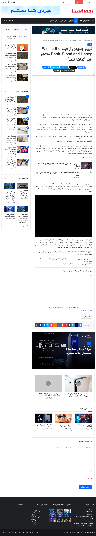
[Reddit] (62, 325)
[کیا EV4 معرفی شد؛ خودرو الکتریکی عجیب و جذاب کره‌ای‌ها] (22, 186)
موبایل (56, 21)
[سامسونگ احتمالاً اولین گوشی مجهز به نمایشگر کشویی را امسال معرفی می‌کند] (22, 162)
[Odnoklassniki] (55, 325)
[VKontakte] (59, 325)
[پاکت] (51, 325)
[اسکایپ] (48, 325)
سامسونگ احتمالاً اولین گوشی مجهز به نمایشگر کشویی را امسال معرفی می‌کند (10, 163)
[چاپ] (37, 325)
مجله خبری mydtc (36, 520)
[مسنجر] (44, 325)
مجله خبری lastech (86, 310)
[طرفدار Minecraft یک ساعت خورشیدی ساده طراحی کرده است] (86, 174)
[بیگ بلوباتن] (22, 130)
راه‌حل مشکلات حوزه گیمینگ (75, 349)
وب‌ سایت (59, 479)
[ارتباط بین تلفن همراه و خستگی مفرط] (22, 47)
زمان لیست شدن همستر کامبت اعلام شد (83, 426)
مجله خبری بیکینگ (36, 510)
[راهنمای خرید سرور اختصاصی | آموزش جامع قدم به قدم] (9, 209)
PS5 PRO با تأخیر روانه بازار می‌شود (44, 426)
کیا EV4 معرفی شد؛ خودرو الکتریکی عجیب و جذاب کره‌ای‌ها (22, 194)
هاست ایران (21, 533)
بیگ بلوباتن (13, 128)
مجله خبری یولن (36, 514)
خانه (93, 21)
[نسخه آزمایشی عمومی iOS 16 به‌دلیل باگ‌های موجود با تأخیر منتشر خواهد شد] (22, 149)
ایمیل (90, 479)
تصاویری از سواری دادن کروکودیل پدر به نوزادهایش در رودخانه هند (10, 56)
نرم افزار (52, 21)
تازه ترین (16, 29)
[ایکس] (76, 325)
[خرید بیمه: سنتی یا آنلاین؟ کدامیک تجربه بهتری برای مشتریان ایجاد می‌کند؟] (67, 511)
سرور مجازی (80, 533)
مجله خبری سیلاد (36, 522)
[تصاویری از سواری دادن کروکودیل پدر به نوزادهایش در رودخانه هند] (22, 55)
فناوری (61, 21)
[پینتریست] (66, 325)
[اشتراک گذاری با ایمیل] (40, 325)
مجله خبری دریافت (36, 524)
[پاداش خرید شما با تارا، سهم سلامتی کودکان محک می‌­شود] (52, 520)
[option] (63, 350)
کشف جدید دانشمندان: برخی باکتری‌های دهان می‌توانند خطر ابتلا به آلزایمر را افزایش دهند (51, 2)
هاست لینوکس (72, 533)
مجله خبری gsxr (36, 518)
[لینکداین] (73, 325)
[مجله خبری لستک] (83, 11)
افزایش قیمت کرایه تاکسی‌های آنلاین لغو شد (10, 77)
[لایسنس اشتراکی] (22, 39)
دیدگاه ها (6, 29)
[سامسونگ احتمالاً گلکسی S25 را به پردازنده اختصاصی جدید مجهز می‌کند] (22, 138)
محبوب (26, 29)
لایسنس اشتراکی (11, 36)
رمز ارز (66, 21)
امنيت (80, 21)
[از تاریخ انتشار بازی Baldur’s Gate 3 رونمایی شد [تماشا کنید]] (86, 165)
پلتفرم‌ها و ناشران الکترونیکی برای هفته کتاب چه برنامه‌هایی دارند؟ (10, 67)
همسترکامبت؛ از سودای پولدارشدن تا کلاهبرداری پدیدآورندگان (65, 426)
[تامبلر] (69, 325)
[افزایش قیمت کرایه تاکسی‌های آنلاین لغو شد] (22, 77)
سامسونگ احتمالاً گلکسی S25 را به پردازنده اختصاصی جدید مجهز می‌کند (11, 139)
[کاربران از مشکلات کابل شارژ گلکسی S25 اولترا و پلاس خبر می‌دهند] (67, 520)
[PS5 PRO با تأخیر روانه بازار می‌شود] (43, 418)
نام (90, 471)
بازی (76, 21)
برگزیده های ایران (36, 512)
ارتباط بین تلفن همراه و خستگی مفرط (10, 46)
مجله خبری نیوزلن (36, 516)
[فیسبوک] (80, 325)
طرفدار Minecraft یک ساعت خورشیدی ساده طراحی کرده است (58, 174)
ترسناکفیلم (86, 317)
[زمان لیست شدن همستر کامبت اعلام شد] (83, 418)
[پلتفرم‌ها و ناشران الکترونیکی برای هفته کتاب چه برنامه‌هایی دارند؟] (22, 66)
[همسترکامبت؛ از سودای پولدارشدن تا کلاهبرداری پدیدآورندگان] (63, 418)
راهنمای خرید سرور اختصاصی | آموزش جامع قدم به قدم (10, 216)
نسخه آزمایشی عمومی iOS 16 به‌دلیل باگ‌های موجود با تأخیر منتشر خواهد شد (10, 151)
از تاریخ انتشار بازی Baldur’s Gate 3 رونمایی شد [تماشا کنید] (58, 165)
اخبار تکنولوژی (86, 21)
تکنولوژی (71, 21)
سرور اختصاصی (6, 533)
